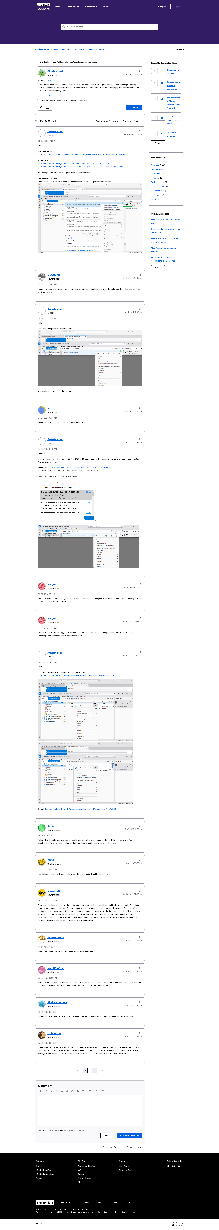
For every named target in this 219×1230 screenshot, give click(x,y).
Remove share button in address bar (173, 85)
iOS (79, 1170)
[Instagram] (173, 1166)
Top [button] (40, 1224)
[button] (41, 107)
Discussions (73, 6)
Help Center (124, 1166)
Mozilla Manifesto (44, 1170)
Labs (105, 6)
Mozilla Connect (43, 7)
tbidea (73, 100)
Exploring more (157, 182)
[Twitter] (168, 1166)
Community (91, 6)
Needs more (156, 173)
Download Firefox (86, 1166)
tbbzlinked (66, 100)
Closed (154, 199)
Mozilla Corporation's (48, 1209)
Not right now (157, 191)
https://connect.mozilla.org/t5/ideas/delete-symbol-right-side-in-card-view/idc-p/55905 (76, 675)
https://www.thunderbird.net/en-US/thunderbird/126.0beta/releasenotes (80, 467)
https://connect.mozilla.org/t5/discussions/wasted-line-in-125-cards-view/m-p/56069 (79, 809)
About (39, 1166)
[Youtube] (179, 1166)
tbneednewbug (83, 100)
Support (162, 6)
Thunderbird (44, 95)
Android (81, 1174)
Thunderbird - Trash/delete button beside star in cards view (68, 62)
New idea (51, 81)
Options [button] (178, 49)
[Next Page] (103, 1070)
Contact (128, 1202)
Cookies (114, 1202)
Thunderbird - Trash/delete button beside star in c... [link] (83, 49)
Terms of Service (83, 1202)
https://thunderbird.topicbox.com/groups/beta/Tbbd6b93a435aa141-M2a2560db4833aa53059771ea (81, 154)
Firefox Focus (84, 1178)
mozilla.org (65, 1202)
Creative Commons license (125, 1212)
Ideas (57, 6)
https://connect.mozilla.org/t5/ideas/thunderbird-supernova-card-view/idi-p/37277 (73, 163)
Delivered (155, 195)
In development (158, 186)
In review (155, 178)
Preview (138, 1087)
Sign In (177, 7)
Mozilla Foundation (45, 1174)
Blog (80, 1182)
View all (157, 143)
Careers (39, 1178)
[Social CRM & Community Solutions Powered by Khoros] (177, 1224)
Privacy (100, 1202)
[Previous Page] (77, 1070)
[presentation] (40, 1091)
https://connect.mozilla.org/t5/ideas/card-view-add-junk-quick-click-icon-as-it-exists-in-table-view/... (81, 166)
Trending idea (157, 169)
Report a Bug (125, 1170)
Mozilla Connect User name (173, 120)
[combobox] (109, 27)
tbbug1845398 (55, 100)
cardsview (44, 100)
